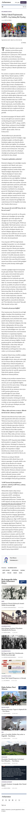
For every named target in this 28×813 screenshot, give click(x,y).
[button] (3, 805)
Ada (2, 732)
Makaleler (4, 757)
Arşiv (2, 601)
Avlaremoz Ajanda (6, 676)
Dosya (20, 573)
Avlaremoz (7, 680)
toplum (9, 573)
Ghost (23, 809)
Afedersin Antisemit (6, 782)
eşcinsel (23, 570)
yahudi (15, 573)
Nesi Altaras (7, 20)
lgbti (3, 573)
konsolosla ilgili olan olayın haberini (11, 504)
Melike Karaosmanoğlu (10, 607)
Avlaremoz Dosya (6, 11)
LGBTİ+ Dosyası (6, 570)
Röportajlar (15, 570)
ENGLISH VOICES (5, 707)
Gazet (4, 811)
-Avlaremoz (8, 809)
